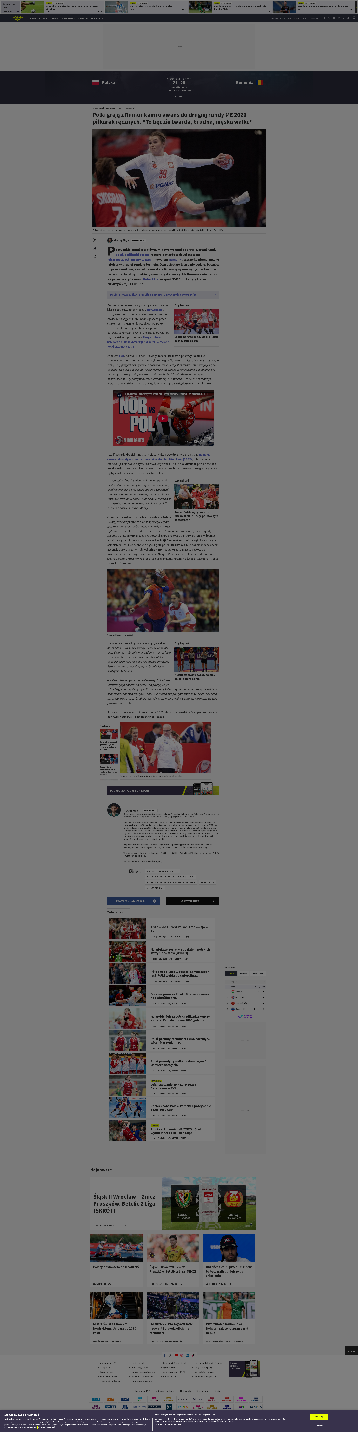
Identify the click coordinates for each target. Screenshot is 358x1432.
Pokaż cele (318, 1425)
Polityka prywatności (47, 1427)
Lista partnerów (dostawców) (168, 1424)
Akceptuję (319, 1417)
